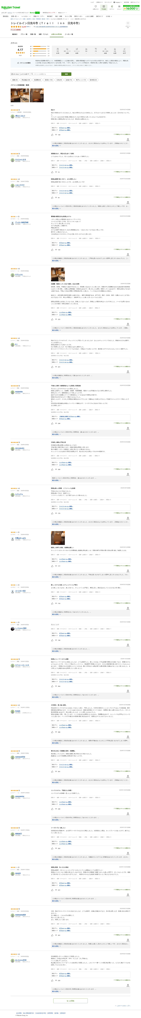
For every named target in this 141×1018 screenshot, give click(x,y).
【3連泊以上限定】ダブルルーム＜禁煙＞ (70, 416)
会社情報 (19, 1013)
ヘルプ (92, 2)
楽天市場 (126, 2)
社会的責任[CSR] (41, 1013)
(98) (56, 34)
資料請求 (63, 1013)
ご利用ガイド (99, 2)
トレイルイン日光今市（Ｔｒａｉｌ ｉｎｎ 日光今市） (46, 23)
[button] (20, 95)
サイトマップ (108, 2)
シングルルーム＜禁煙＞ (65, 312)
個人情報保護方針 (28, 1013)
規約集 (56, 1013)
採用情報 (50, 1013)
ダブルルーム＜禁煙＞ (65, 128)
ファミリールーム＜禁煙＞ (66, 165)
